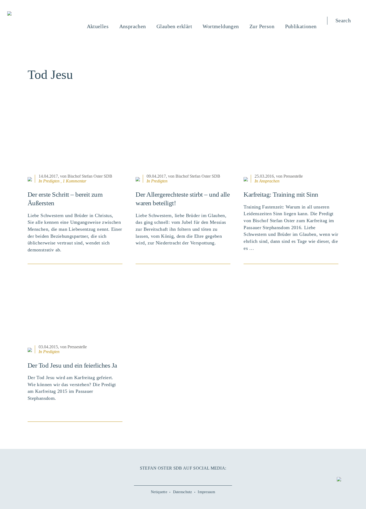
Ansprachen (269, 181)
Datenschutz (182, 492)
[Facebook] (163, 477)
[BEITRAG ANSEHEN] (75, 139)
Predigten (51, 181)
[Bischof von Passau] (41, 14)
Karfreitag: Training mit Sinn (281, 194)
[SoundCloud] (193, 477)
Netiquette (159, 492)
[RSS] (203, 477)
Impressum (206, 492)
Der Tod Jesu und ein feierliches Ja (72, 365)
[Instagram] (183, 477)
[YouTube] (173, 477)
